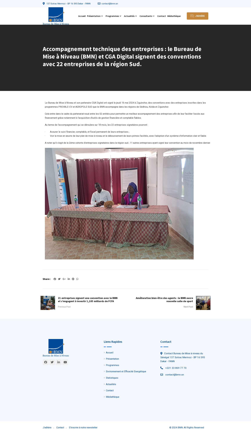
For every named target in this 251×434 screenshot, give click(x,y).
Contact (161, 16)
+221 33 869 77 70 (176, 367)
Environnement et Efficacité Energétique (126, 371)
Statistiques (112, 377)
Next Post (188, 306)
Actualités (129, 16)
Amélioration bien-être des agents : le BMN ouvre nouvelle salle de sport (164, 299)
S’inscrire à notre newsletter (83, 427)
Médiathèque (174, 16)
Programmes (112, 16)
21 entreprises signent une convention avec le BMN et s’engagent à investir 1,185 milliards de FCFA (88, 299)
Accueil (82, 16)
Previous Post (64, 307)
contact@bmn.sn (110, 3)
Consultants (146, 16)
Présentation (94, 16)
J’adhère (47, 427)
